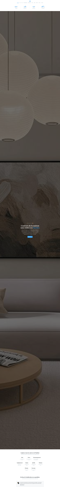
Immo (32, 2)
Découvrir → (30, 236)
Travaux (42, 2)
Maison (37, 2)
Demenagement (25, 2)
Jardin (34, 2)
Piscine (39, 2)
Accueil (18, 2)
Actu (20, 2)
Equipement (29, 2)
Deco (22, 2)
